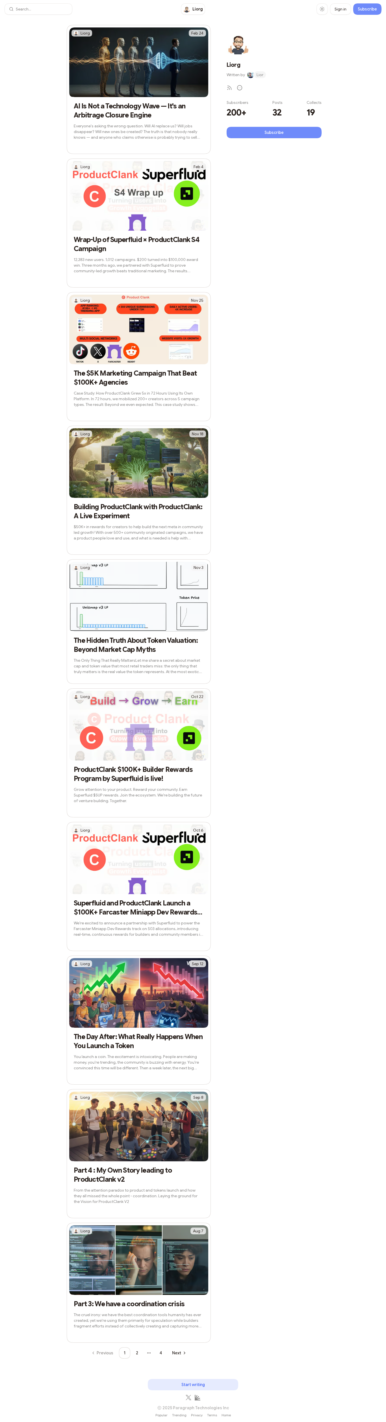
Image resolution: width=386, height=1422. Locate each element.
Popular (161, 1415)
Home (226, 1415)
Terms (212, 1415)
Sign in (340, 9)
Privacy (197, 1415)
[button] (38, 9)
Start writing (193, 1384)
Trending (179, 1415)
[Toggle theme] (322, 9)
